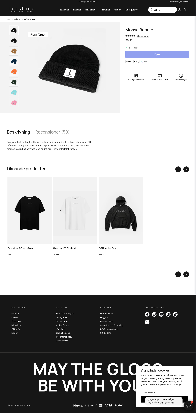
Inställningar (149, 392)
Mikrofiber (91, 9)
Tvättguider (131, 9)
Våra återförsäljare (175, 1)
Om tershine (62, 321)
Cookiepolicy (62, 340)
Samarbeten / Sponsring (111, 325)
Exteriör (64, 9)
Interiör (77, 9)
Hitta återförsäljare (65, 313)
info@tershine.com (109, 329)
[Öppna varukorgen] (184, 9)
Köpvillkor (60, 329)
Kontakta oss (106, 313)
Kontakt (186, 1)
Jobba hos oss (63, 333)
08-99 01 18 (105, 333)
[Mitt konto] (179, 9)
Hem (8, 19)
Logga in (104, 317)
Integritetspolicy (64, 336)
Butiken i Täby (106, 321)
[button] (188, 405)
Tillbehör (105, 9)
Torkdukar (16, 321)
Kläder (117, 9)
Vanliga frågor (62, 325)
